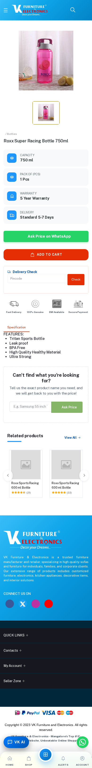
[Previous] (8, 475)
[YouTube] (48, 604)
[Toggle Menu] (6, 10)
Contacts (11, 650)
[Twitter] (22, 604)
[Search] (73, 10)
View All (70, 437)
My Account (13, 666)
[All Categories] (45, 755)
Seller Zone (12, 681)
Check (75, 279)
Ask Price (69, 407)
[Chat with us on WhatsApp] (82, 742)
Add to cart (49, 254)
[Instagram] (35, 604)
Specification (16, 327)
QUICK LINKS (14, 635)
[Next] (84, 475)
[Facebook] (9, 604)
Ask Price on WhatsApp (49, 236)
